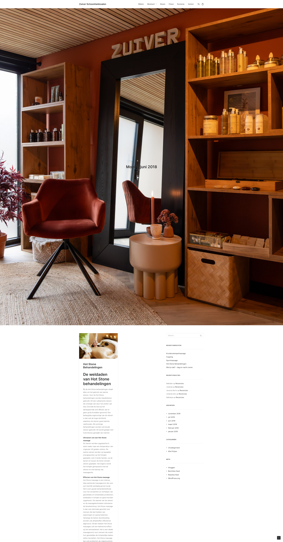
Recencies (180, 4)
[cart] (202, 4)
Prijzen (171, 4)
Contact (191, 4)
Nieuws (162, 4)
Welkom (141, 4)
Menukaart (151, 4)
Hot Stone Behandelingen (92, 366)
